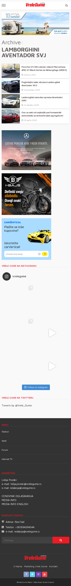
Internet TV (7, 459)
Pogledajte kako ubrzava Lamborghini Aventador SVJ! (40, 84)
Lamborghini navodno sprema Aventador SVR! (42, 99)
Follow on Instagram (38, 387)
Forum (5, 450)
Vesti (4, 440)
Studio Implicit (48, 582)
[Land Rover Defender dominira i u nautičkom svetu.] (52, 366)
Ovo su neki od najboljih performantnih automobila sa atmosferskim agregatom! (42, 114)
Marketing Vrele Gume (35, 566)
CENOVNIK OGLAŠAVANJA (17, 496)
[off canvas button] (4, 5)
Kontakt (53, 566)
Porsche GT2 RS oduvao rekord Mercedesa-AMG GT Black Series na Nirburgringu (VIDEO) (44, 68)
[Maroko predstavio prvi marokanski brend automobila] (52, 300)
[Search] (66, 5)
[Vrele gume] (35, 558)
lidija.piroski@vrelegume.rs (26, 483)
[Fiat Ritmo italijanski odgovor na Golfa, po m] (19, 333)
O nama (18, 566)
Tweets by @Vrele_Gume (17, 405)
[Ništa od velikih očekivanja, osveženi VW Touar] (19, 300)
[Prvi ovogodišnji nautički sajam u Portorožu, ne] (19, 366)
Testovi (5, 431)
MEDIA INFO (9, 500)
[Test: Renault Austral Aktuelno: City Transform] (52, 333)
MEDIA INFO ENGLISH (15, 503)
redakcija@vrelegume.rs (22, 488)
